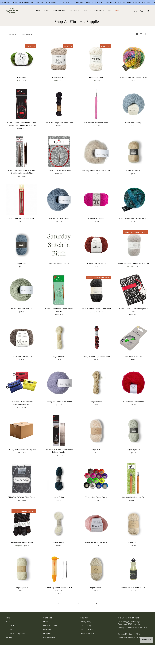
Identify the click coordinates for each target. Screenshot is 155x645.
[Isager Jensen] (59, 523)
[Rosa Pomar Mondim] (96, 199)
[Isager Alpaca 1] (21, 569)
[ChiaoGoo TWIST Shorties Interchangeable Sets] (21, 383)
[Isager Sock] (21, 244)
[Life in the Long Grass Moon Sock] (59, 104)
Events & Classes (50, 625)
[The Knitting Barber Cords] (96, 478)
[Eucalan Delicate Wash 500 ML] (133, 569)
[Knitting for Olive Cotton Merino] (59, 383)
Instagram (47, 633)
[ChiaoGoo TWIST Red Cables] (59, 151)
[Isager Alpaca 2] (59, 337)
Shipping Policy (87, 629)
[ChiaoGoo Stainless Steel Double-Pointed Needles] (59, 430)
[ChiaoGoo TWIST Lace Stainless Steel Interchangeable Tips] (21, 151)
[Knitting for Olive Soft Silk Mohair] (96, 151)
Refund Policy (86, 625)
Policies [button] (85, 618)
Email (45, 622)
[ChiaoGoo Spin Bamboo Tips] (133, 478)
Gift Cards (10, 625)
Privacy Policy (86, 622)
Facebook (47, 629)
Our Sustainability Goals (15, 633)
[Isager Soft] (96, 430)
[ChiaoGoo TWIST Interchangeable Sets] (133, 290)
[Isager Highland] (133, 430)
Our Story (10, 629)
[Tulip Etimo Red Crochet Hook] (21, 199)
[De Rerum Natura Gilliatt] (96, 244)
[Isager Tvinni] (59, 478)
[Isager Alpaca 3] (96, 569)
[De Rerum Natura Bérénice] (96, 523)
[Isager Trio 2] (133, 523)
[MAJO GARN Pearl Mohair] (133, 383)
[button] (38, 11)
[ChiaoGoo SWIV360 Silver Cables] (21, 478)
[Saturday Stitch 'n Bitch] (59, 244)
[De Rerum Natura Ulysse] (21, 337)
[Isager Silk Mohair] (133, 151)
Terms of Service (87, 633)
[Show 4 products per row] (146, 34)
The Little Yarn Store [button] (128, 618)
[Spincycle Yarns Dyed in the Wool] (96, 337)
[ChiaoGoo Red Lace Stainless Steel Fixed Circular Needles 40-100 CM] (21, 104)
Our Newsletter (49, 637)
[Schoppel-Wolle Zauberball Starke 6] (133, 199)
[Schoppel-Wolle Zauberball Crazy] (133, 58)
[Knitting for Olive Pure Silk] (21, 290)
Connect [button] (47, 618)
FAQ (8, 622)
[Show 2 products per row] (137, 34)
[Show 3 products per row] (141, 34)
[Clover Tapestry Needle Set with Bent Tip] (59, 569)
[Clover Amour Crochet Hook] (96, 104)
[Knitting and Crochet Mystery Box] (21, 430)
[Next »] (96, 603)
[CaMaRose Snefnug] (133, 104)
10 (87, 604)
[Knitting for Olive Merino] (59, 199)
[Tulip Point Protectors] (133, 337)
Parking (9, 637)
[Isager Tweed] (96, 383)
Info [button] (8, 618)
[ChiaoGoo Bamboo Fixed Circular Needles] (59, 290)
